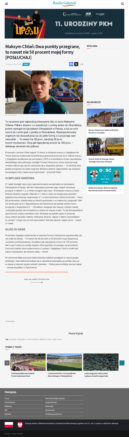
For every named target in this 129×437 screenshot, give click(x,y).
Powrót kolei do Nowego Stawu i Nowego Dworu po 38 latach (101, 160)
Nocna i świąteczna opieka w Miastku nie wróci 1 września (103, 131)
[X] (76, 64)
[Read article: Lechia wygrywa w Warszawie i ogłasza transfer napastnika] (101, 363)
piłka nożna (57, 339)
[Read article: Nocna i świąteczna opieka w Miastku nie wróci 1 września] (105, 119)
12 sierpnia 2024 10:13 (13, 64)
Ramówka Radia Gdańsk (55, 398)
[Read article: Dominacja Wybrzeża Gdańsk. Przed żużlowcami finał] (28, 363)
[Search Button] (122, 4)
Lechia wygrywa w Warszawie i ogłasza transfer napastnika (96, 374)
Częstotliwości (51, 402)
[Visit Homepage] (64, 3)
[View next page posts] (121, 362)
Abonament (50, 410)
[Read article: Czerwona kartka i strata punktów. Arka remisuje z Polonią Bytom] (64, 363)
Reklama (8, 406)
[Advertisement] (107, 73)
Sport (26, 64)
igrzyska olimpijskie (17, 339)
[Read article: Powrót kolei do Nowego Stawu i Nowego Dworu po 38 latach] (105, 148)
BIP (6, 410)
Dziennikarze (10, 402)
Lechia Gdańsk (33, 339)
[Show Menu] (6, 4)
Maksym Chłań (45, 339)
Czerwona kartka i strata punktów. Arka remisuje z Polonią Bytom (62, 374)
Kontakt (8, 414)
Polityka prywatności (53, 414)
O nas (7, 398)
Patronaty (49, 406)
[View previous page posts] (7, 362)
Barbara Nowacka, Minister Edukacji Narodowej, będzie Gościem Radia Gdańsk (103, 189)
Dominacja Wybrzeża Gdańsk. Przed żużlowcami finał (23, 374)
